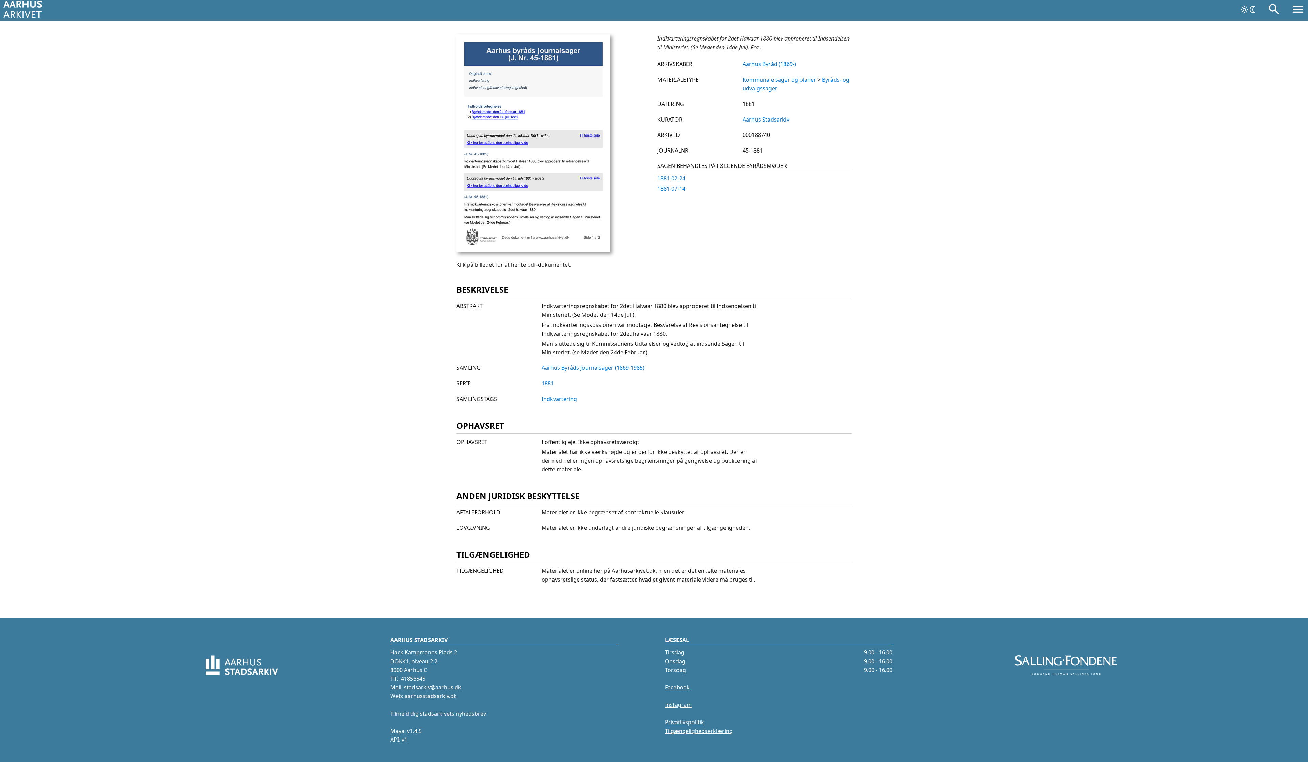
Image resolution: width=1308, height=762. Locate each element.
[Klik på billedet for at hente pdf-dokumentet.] (533, 250)
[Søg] (1274, 10)
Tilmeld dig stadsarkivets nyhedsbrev (438, 713)
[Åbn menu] (1298, 10)
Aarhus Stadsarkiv (766, 119)
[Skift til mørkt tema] (1248, 9)
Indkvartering (559, 399)
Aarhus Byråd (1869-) (769, 64)
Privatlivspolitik (684, 722)
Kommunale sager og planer (779, 79)
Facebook (677, 687)
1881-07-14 (671, 188)
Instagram (678, 705)
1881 (548, 383)
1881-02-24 (671, 178)
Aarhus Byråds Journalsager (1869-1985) (593, 367)
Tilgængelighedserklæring (699, 731)
